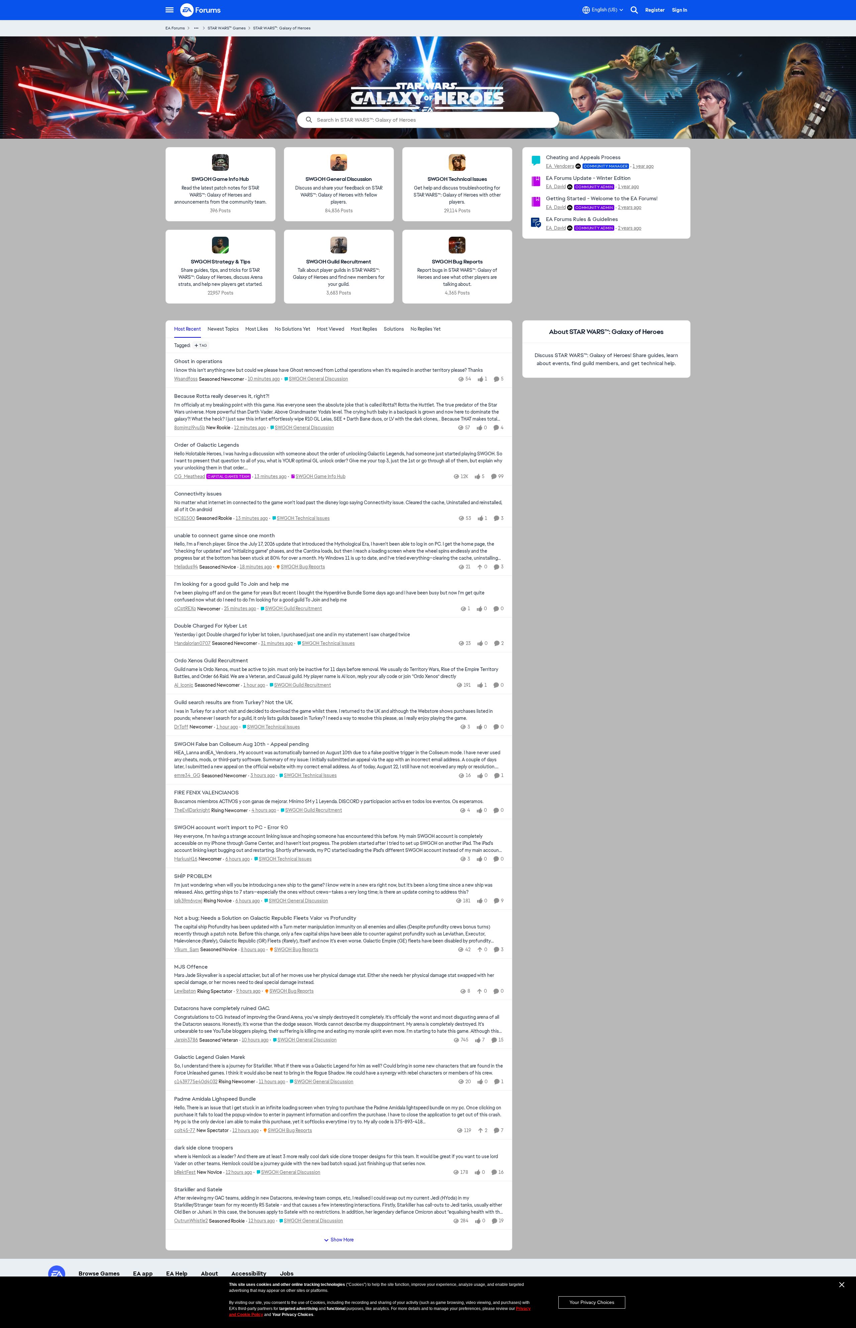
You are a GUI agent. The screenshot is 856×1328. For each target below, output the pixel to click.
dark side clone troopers (203, 1147)
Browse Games (99, 1273)
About (209, 1273)
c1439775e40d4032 (195, 1082)
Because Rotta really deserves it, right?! (221, 396)
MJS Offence (191, 967)
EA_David (556, 187)
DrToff (181, 727)
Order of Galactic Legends (206, 445)
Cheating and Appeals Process (583, 157)
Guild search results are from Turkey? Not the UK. (233, 702)
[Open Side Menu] (169, 10)
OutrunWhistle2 (191, 1221)
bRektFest (185, 1172)
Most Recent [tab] (187, 329)
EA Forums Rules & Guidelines (582, 219)
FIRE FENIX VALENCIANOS (206, 792)
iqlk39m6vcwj (188, 901)
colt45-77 (184, 1130)
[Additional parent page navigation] (196, 28)
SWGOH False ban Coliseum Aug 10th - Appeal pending (241, 744)
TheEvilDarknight (192, 810)
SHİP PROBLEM (193, 876)
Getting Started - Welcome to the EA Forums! (601, 198)
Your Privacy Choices (591, 1302)
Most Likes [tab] (256, 329)
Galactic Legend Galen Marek (209, 1057)
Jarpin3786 (186, 1040)
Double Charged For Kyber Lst (210, 626)
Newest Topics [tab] (223, 329)
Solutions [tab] (394, 329)
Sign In (679, 10)
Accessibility (248, 1273)
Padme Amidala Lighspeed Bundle (215, 1099)
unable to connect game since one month (224, 535)
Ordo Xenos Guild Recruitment (211, 660)
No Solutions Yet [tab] (292, 329)
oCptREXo (185, 608)
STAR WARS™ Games (227, 28)
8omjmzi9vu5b (189, 428)
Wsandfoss (186, 379)
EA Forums (175, 28)
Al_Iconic (183, 685)
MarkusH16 (185, 859)
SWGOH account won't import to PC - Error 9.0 (231, 827)
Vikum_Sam (186, 950)
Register (655, 10)
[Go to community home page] (200, 10)
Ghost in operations (198, 361)
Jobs (287, 1273)
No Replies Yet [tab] (426, 329)
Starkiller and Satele (198, 1189)
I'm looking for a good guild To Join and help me (231, 584)
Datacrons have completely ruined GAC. (222, 1008)
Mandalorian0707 (192, 643)
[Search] (634, 10)
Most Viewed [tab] (330, 329)
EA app (143, 1273)
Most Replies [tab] (364, 329)
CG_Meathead (189, 476)
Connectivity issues (198, 493)
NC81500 (184, 518)
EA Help (177, 1273)
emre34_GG (187, 775)
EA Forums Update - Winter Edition (588, 178)
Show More (342, 1240)
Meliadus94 (186, 567)
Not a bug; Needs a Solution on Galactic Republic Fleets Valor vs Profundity (265, 918)
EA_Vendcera (560, 166)
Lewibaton (185, 991)
